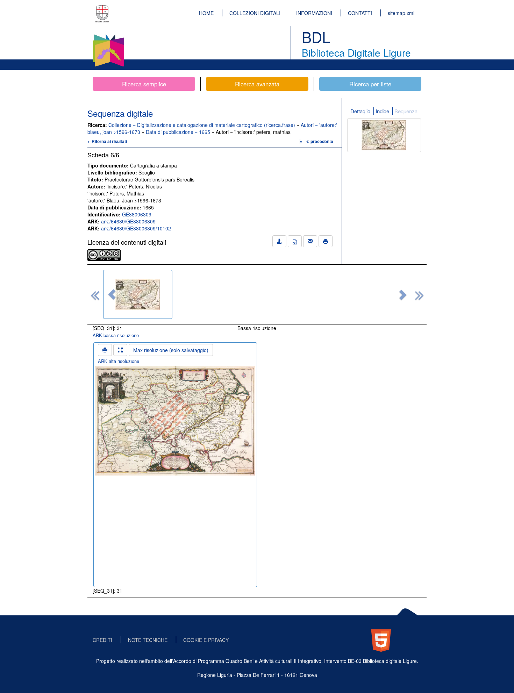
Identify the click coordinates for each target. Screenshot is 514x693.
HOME (206, 12)
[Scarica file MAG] (295, 241)
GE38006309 (136, 214)
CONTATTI (360, 12)
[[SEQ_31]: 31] (137, 294)
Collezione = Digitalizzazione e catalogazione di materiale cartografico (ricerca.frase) (202, 124)
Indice (382, 111)
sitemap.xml (401, 12)
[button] (112, 294)
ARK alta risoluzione (118, 361)
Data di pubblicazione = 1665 (179, 131)
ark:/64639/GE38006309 (128, 221)
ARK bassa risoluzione (116, 335)
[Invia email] (310, 241)
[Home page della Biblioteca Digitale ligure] (108, 35)
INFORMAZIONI (314, 12)
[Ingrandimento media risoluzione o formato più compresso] (120, 350)
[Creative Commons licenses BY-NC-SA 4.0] (104, 254)
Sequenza (405, 111)
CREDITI (102, 639)
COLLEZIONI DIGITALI (254, 12)
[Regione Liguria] (102, 8)
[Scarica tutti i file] (279, 241)
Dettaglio (360, 111)
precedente (321, 141)
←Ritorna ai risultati (107, 141)
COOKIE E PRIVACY (206, 639)
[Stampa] (326, 241)
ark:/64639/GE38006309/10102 (136, 228)
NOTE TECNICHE (147, 639)
